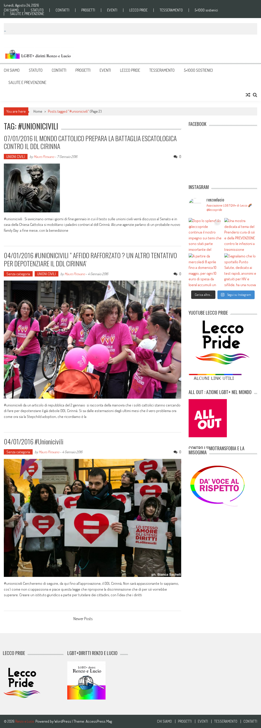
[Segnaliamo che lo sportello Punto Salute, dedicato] (240, 269)
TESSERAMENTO (171, 10)
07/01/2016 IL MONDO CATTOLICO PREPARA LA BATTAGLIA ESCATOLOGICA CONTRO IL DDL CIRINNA (90, 142)
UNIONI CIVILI (15, 156)
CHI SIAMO (11, 10)
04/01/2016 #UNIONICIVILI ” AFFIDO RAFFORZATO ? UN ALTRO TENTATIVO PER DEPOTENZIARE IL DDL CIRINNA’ (90, 259)
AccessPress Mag (99, 721)
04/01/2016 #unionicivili (33, 441)
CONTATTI (62, 10)
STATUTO (37, 10)
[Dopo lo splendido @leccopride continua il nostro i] (205, 234)
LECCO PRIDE (138, 10)
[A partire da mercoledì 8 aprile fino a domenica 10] (205, 269)
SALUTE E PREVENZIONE (27, 14)
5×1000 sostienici (206, 10)
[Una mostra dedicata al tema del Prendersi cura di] (240, 234)
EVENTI (112, 10)
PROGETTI (88, 10)
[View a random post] (248, 95)
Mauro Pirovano (44, 156)
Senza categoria (18, 273)
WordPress (63, 721)
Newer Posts (83, 619)
